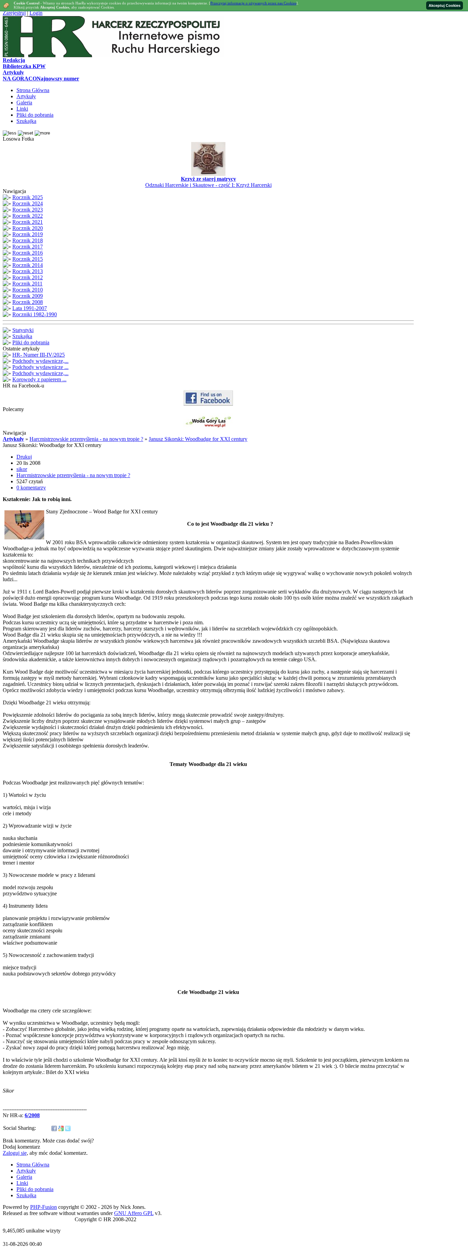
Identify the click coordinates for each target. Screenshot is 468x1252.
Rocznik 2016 (27, 253)
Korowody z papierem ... (39, 379)
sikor (21, 469)
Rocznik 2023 (27, 210)
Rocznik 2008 (27, 302)
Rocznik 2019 (27, 234)
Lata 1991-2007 (29, 308)
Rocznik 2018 (27, 240)
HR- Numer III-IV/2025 (38, 355)
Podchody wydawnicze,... (40, 361)
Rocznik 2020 (27, 228)
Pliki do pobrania (30, 342)
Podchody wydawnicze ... (40, 367)
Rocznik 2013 (27, 271)
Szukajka (22, 336)
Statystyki (23, 330)
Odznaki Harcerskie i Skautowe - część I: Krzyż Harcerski (208, 185)
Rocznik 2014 (27, 265)
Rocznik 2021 (27, 222)
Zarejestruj (14, 13)
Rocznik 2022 (27, 216)
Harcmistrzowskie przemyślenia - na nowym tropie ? (86, 439)
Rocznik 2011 (27, 283)
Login (35, 13)
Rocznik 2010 (27, 290)
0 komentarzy (31, 487)
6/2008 (32, 1115)
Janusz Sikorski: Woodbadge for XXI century (198, 439)
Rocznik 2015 (27, 259)
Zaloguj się (15, 1153)
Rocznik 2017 (27, 247)
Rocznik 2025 (27, 197)
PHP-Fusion (43, 1207)
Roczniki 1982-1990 (34, 314)
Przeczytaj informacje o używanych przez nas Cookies (253, 3)
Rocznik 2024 (27, 203)
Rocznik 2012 (27, 277)
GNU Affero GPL (133, 1213)
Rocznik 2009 (27, 296)
